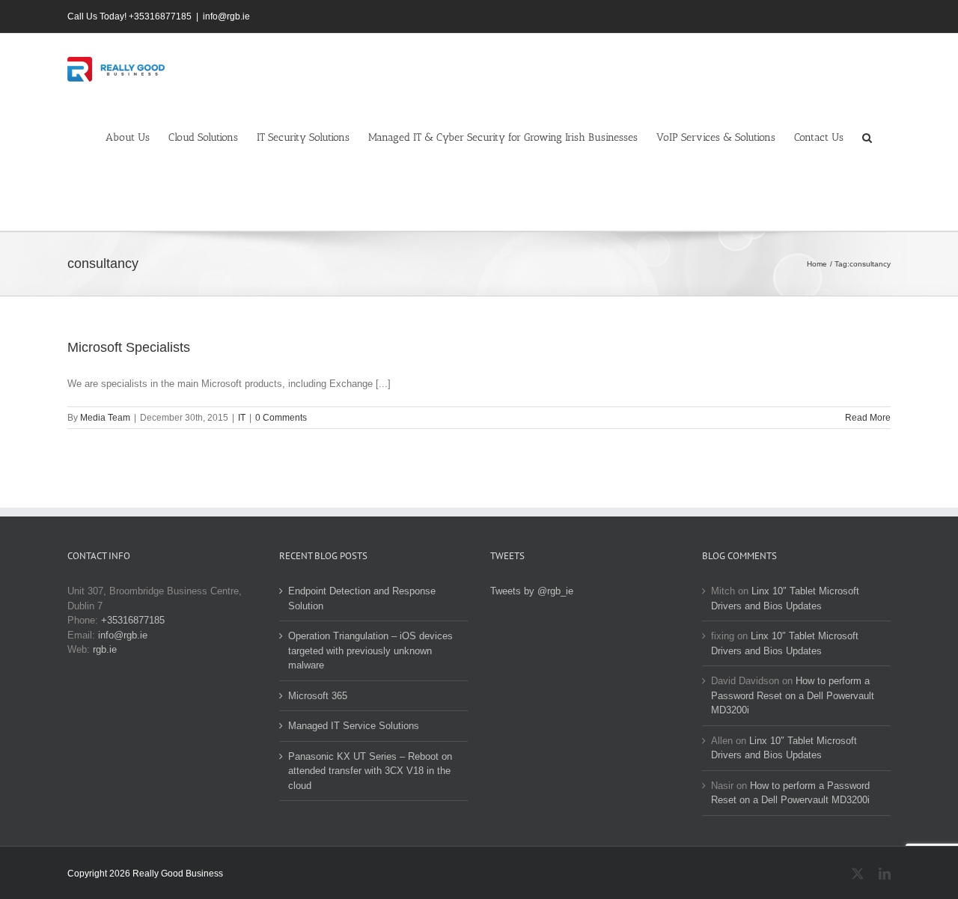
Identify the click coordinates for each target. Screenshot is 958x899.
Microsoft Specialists (128, 347)
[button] (867, 136)
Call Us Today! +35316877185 (129, 16)
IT (241, 417)
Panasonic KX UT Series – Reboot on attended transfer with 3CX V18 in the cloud (370, 771)
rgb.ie (105, 649)
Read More (868, 417)
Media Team (105, 417)
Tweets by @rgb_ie (531, 591)
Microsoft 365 (317, 695)
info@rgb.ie (226, 16)
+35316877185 (133, 620)
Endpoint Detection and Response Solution (362, 598)
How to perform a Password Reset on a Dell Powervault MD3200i (792, 695)
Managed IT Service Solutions (353, 725)
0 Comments (281, 417)
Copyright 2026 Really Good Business (145, 873)
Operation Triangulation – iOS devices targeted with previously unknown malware (370, 650)
